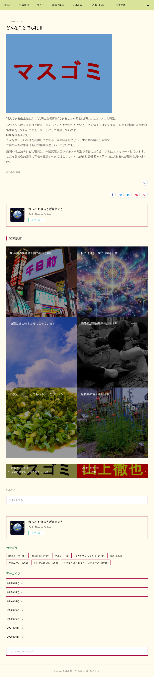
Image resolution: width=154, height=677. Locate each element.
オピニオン (18, 562)
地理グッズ (17, 555)
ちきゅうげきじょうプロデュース (85, 562)
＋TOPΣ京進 (118, 5)
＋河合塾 (77, 5)
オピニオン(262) (13, 171)
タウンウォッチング (89, 555)
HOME (7, 5)
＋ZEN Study (97, 5)
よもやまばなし (45, 562)
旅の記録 (40, 555)
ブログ (40, 5)
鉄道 (116, 555)
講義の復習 (58, 5)
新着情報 (24, 5)
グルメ (62, 555)
